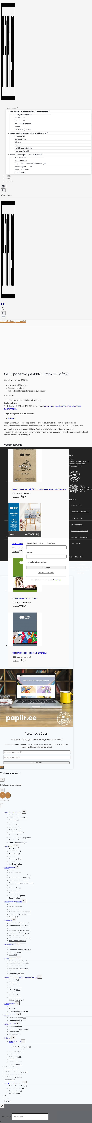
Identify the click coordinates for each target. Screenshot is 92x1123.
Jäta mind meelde (38, 562)
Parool (30, 552)
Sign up (58, 580)
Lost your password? (46, 573)
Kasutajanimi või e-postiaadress (41, 543)
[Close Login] (2, 790)
